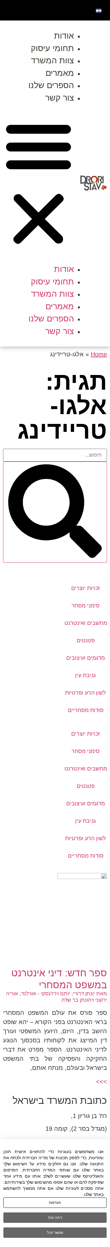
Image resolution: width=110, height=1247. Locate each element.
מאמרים (60, 73)
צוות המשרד (52, 60)
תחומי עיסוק (52, 48)
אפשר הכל (55, 1232)
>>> (101, 1081)
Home (99, 354)
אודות (64, 35)
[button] (38, 183)
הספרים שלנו (51, 85)
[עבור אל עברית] (99, 10)
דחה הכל (55, 1217)
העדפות (55, 1203)
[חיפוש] (55, 512)
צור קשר (59, 97)
